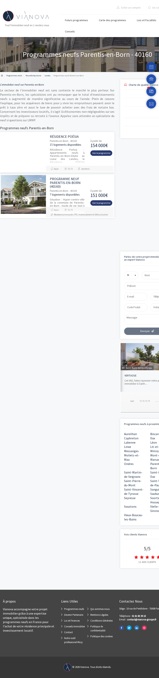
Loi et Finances (72, 620)
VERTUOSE (130, 375)
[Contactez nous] (151, 103)
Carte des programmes (112, 20)
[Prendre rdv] (151, 67)
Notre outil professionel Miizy (73, 640)
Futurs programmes (76, 20)
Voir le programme (101, 153)
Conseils (70, 31)
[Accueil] (2, 75)
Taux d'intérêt (127, 195)
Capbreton (131, 438)
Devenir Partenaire (73, 614)
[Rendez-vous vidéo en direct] (151, 91)
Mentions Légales (99, 614)
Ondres (129, 464)
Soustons (130, 506)
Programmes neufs (74, 609)
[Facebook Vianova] (121, 627)
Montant (124, 162)
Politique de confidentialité (97, 628)
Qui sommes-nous (100, 609)
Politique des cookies (101, 636)
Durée (123, 178)
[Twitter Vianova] (129, 627)
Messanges (131, 451)
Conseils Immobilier (74, 626)
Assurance (125, 211)
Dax (152, 438)
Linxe (127, 447)
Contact (68, 632)
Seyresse (130, 498)
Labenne (130, 442)
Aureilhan (130, 434)
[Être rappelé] (151, 79)
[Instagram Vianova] (144, 627)
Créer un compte (130, 7)
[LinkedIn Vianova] (136, 627)
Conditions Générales (101, 620)
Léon (153, 442)
